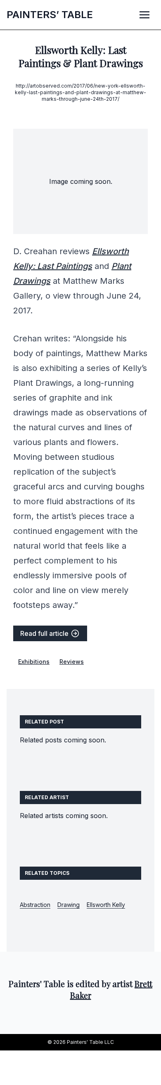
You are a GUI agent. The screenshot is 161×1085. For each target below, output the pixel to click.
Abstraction (35, 904)
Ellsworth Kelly (106, 904)
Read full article (45, 633)
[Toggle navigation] (144, 14)
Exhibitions (34, 661)
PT (50, 15)
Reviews (71, 661)
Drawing (68, 904)
